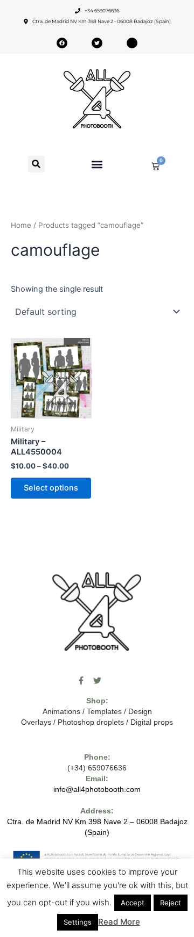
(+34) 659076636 (97, 767)
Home (21, 225)
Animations (61, 711)
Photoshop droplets (91, 722)
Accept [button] (132, 902)
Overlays (36, 722)
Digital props (151, 722)
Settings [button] (78, 922)
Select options (51, 488)
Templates (104, 711)
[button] (36, 164)
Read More (119, 922)
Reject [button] (170, 902)
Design (140, 711)
